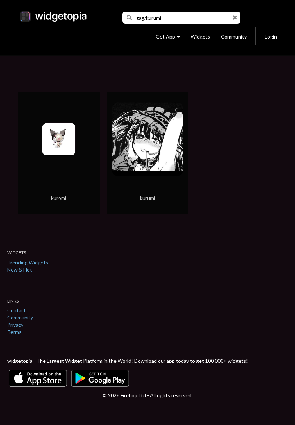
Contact (16, 310)
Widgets (200, 36)
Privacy (15, 325)
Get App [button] (165, 36)
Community (234, 36)
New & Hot (19, 270)
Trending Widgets (27, 262)
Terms (14, 332)
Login (271, 36)
